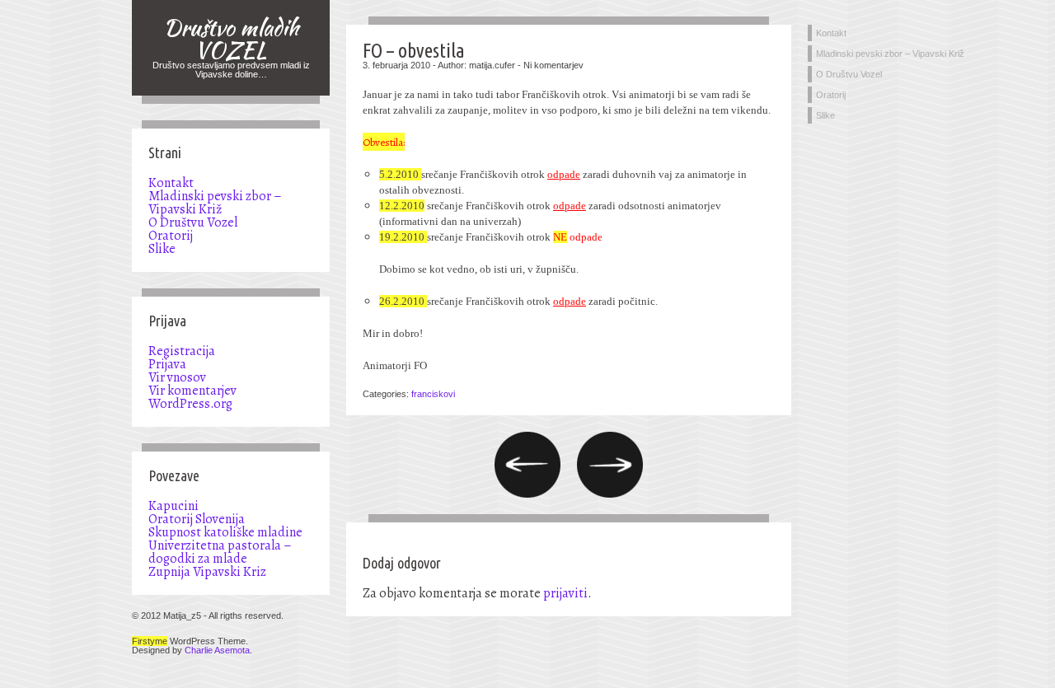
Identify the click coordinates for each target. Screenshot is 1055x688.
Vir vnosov (177, 377)
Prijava (167, 364)
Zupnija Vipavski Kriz (207, 572)
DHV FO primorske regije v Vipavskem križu (527, 465)
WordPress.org (190, 404)
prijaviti (565, 593)
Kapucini (173, 506)
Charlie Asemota (217, 650)
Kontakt (171, 183)
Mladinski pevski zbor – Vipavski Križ (215, 202)
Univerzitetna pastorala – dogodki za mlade (220, 552)
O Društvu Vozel (192, 222)
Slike (162, 249)
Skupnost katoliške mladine (225, 532)
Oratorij (170, 236)
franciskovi (433, 394)
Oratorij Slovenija (196, 519)
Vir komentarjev (192, 390)
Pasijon (610, 465)
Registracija (181, 351)
